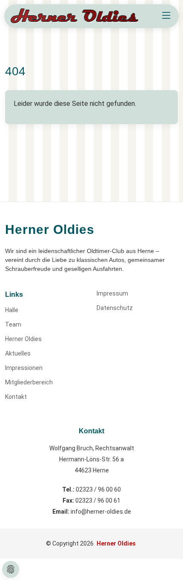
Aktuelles (18, 353)
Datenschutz (115, 308)
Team (13, 324)
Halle (11, 310)
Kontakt (16, 397)
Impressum (112, 293)
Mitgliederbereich (29, 382)
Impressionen (24, 368)
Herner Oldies (23, 339)
